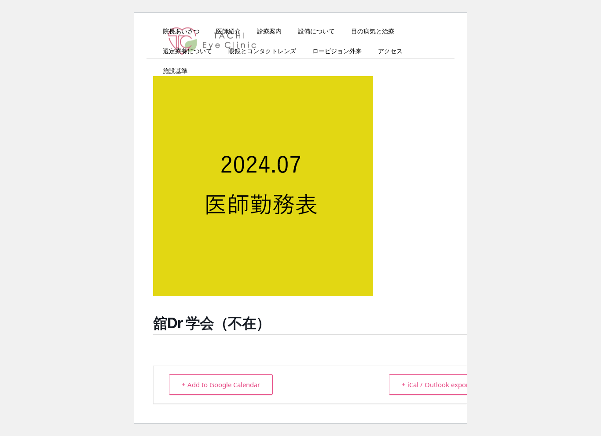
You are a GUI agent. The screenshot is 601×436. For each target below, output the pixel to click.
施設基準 (175, 70)
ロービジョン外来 (337, 50)
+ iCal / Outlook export (436, 384)
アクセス (390, 50)
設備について (316, 30)
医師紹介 (228, 30)
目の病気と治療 (372, 30)
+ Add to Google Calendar (221, 384)
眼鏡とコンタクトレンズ (262, 50)
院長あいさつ (181, 30)
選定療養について (187, 50)
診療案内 (269, 30)
